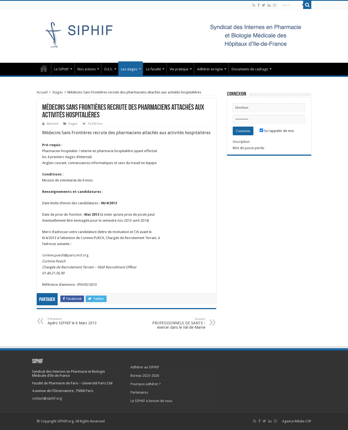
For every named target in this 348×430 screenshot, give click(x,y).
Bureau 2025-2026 (144, 375)
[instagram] (274, 5)
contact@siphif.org (47, 398)
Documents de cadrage (250, 69)
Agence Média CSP (296, 421)
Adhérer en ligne (210, 69)
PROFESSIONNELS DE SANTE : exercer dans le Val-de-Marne (178, 323)
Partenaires (139, 392)
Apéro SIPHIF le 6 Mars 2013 (72, 321)
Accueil (42, 92)
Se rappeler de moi (278, 131)
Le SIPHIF (61, 69)
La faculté (153, 69)
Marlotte (52, 123)
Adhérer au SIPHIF (144, 367)
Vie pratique (179, 69)
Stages (57, 92)
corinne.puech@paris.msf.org (65, 255)
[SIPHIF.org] (174, 35)
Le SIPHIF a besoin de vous (151, 401)
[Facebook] (258, 5)
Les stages (129, 69)
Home (44, 68)
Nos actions (86, 69)
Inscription (241, 142)
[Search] (307, 5)
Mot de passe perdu (248, 148)
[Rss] (254, 5)
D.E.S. (108, 69)
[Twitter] (263, 5)
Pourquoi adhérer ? (145, 384)
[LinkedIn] (269, 5)
